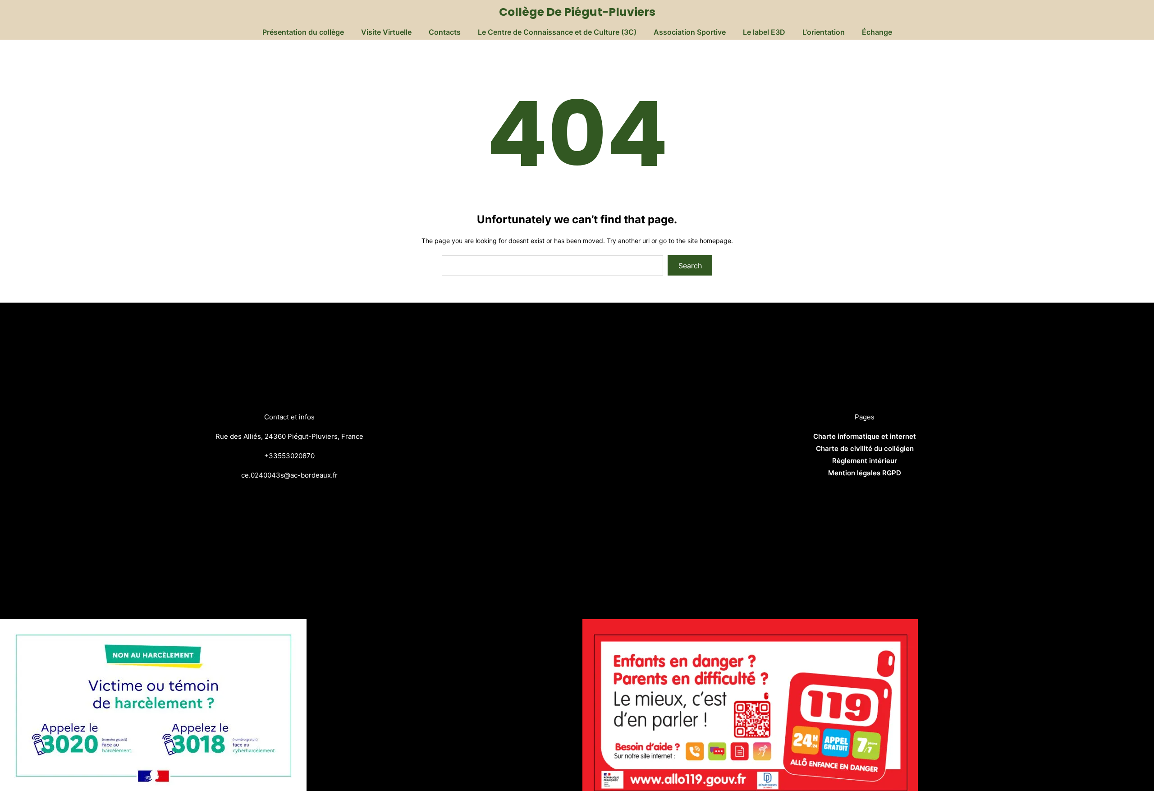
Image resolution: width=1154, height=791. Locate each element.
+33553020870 (289, 455)
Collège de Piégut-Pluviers (577, 12)
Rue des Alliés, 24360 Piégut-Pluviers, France (289, 436)
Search (690, 265)
